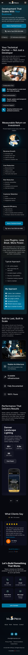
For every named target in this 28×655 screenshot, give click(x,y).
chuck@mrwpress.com (14, 638)
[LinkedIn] (15, 634)
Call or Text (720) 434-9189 (15, 31)
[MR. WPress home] (14, 3)
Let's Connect (14, 605)
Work (10, 624)
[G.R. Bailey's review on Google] (6, 541)
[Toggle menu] (2, 2)
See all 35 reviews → (14, 549)
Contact (21, 624)
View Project (10, 461)
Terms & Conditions (18, 641)
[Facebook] (12, 634)
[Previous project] (11, 500)
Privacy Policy (8, 641)
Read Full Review (8, 537)
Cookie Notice (14, 643)
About (6, 624)
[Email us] (25, 2)
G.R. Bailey (11, 540)
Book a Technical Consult (14, 26)
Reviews (15, 624)
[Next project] (16, 500)
